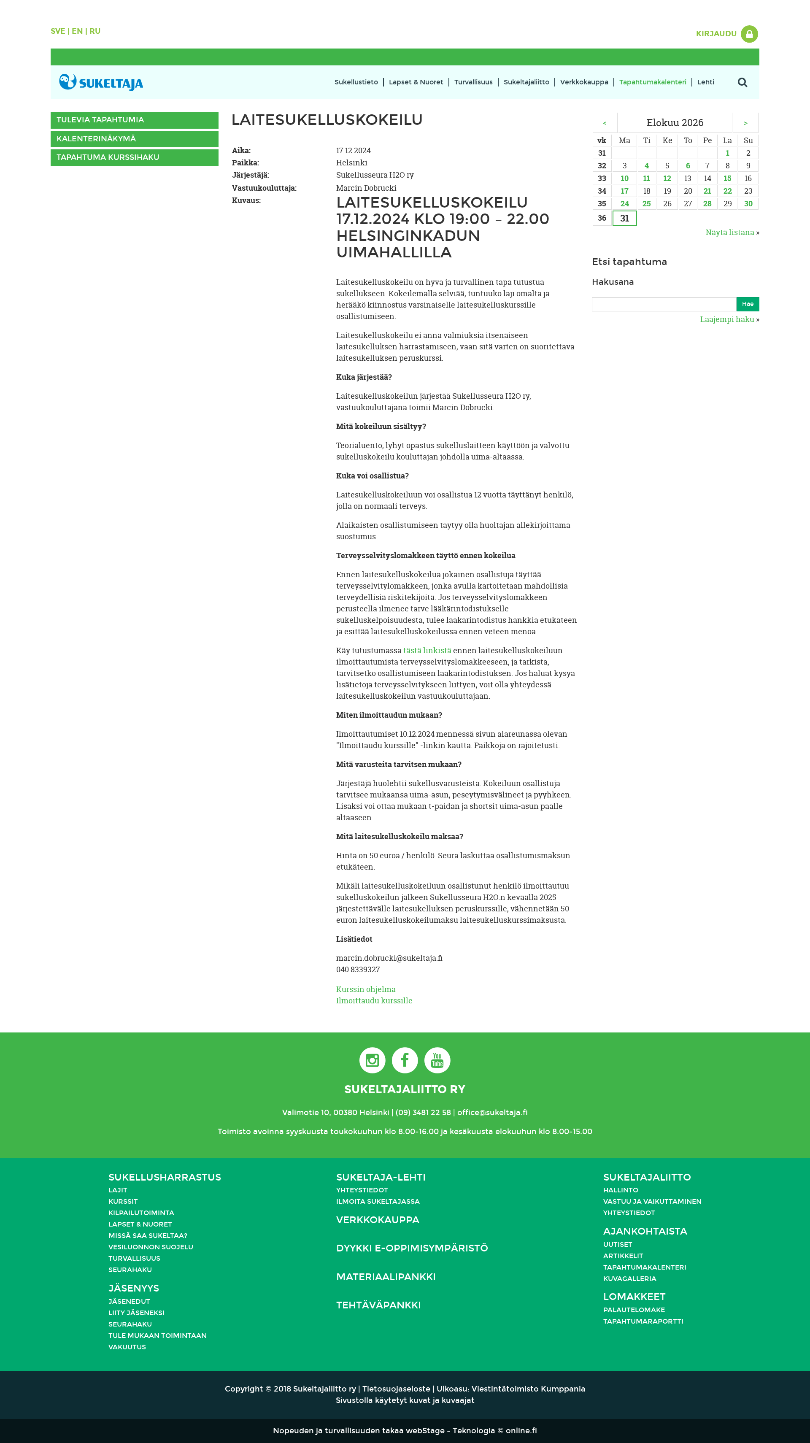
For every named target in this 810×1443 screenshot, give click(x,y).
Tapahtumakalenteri (652, 82)
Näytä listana (730, 232)
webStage (425, 1430)
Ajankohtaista (645, 1231)
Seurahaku (130, 1270)
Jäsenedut (129, 1301)
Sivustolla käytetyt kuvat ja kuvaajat (405, 1400)
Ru (95, 31)
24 (625, 203)
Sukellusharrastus (164, 1177)
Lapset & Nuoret (416, 82)
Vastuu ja (623, 1201)
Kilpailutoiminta (141, 1213)
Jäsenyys (133, 1288)
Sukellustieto (356, 82)
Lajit (117, 1190)
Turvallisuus (473, 82)
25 (647, 203)
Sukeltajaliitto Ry (404, 1089)
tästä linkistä (427, 650)
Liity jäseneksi (136, 1313)
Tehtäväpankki (378, 1305)
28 (707, 203)
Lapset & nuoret (140, 1224)
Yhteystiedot (362, 1190)
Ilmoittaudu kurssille (374, 1000)
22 (728, 191)
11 (646, 178)
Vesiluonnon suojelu (150, 1247)
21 (707, 191)
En (77, 31)
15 (728, 178)
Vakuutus (127, 1347)
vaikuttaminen (672, 1201)
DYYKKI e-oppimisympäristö (412, 1248)
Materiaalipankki (386, 1277)
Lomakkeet (634, 1296)
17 (625, 191)
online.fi (521, 1430)
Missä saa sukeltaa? (147, 1236)
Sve (58, 31)
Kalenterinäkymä (96, 138)
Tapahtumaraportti (643, 1321)
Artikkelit (623, 1256)
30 (748, 203)
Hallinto (620, 1190)
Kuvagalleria (629, 1279)
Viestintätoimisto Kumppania (529, 1389)
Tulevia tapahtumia (100, 119)
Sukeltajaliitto (526, 82)
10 (625, 178)
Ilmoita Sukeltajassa (378, 1201)
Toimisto (234, 1131)
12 (667, 178)
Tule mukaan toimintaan (157, 1336)
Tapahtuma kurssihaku (108, 157)
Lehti (705, 82)
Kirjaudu (717, 33)
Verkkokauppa (584, 82)
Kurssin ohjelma (366, 989)
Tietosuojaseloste (396, 1389)
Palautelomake (634, 1310)
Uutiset (617, 1244)
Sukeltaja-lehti (381, 1177)
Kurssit (123, 1201)
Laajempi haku (727, 319)
